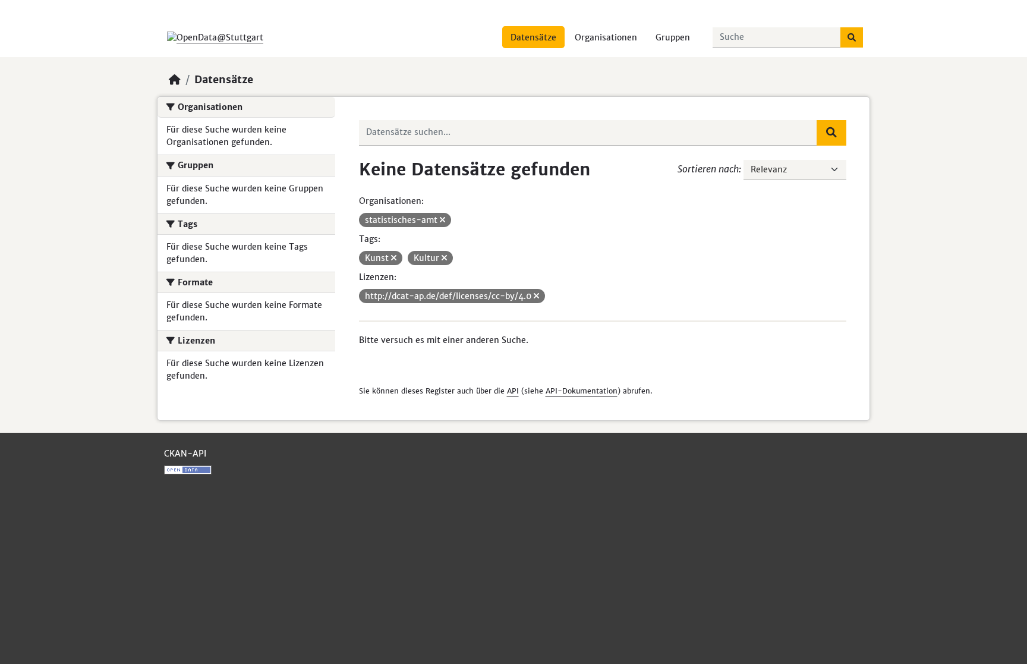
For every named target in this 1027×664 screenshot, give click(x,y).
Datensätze (533, 37)
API (513, 390)
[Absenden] (851, 37)
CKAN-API (185, 453)
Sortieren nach (708, 169)
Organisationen (606, 37)
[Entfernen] (442, 220)
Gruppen (673, 37)
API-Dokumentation (582, 390)
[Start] (175, 79)
